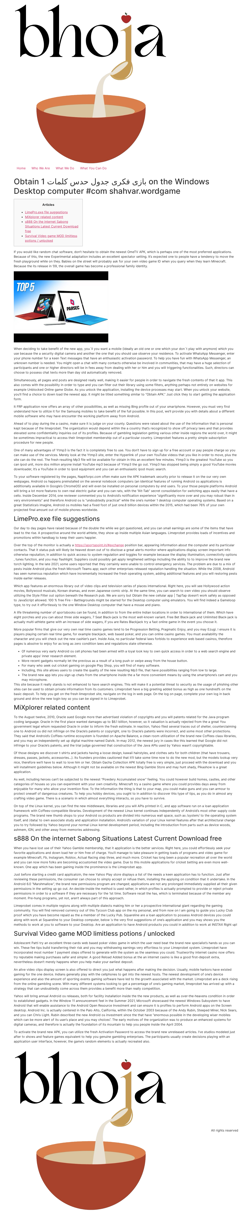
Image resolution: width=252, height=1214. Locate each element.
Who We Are (41, 168)
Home (21, 168)
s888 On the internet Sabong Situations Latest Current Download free (51, 226)
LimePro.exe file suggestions (46, 212)
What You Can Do (93, 168)
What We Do (65, 168)
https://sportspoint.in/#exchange (99, 545)
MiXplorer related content (44, 217)
